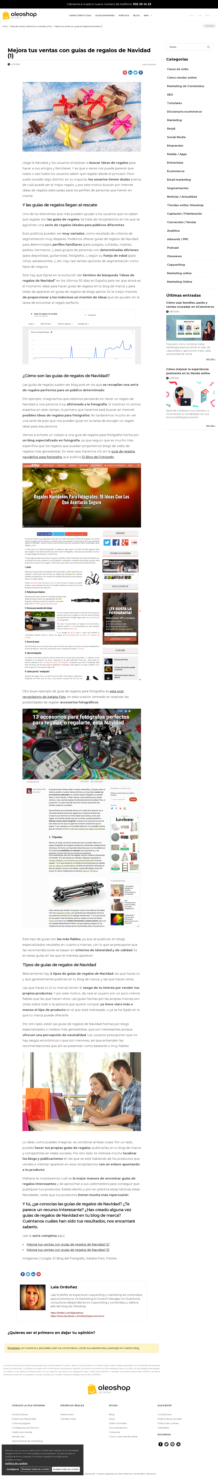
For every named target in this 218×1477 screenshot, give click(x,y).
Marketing (174, 120)
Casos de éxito (177, 69)
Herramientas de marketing (27, 1441)
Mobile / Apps (177, 154)
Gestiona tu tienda (22, 1432)
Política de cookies (168, 1423)
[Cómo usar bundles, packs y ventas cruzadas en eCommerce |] (190, 328)
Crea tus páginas (21, 1423)
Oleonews (174, 256)
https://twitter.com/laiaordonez (67, 1312)
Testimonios (67, 1414)
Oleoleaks (163, 1427)
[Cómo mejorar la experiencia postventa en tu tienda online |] (190, 394)
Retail (171, 128)
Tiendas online (68, 1418)
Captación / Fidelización (184, 213)
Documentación (118, 1427)
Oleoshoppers (105, 15)
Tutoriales (174, 103)
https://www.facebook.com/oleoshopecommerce (77, 1316)
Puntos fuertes (20, 1414)
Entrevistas (175, 162)
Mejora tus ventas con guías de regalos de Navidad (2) (68, 1244)
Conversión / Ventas (181, 222)
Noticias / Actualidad (182, 196)
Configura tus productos (25, 1427)
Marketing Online (179, 281)
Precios (124, 15)
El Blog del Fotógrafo (98, 457)
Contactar (114, 1432)
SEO (170, 94)
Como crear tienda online (123, 1436)
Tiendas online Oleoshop (185, 205)
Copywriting (176, 264)
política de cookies (16, 1463)
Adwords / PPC (178, 239)
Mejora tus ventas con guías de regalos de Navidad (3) (68, 1250)
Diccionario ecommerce (184, 111)
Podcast (173, 247)
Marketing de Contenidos (185, 86)
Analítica (173, 230)
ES (200, 15)
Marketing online (179, 273)
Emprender (175, 145)
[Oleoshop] (20, 17)
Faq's (112, 1418)
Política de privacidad (170, 1418)
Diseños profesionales (24, 1418)
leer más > (210, 359)
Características (80, 15)
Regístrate (13, 1348)
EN (207, 15)
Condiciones (165, 1414)
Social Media (176, 137)
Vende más (18, 1436)
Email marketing (179, 179)
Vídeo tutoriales (118, 1423)
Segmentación (177, 188)
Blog (136, 15)
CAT (192, 15)
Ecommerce (176, 171)
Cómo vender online (182, 77)
